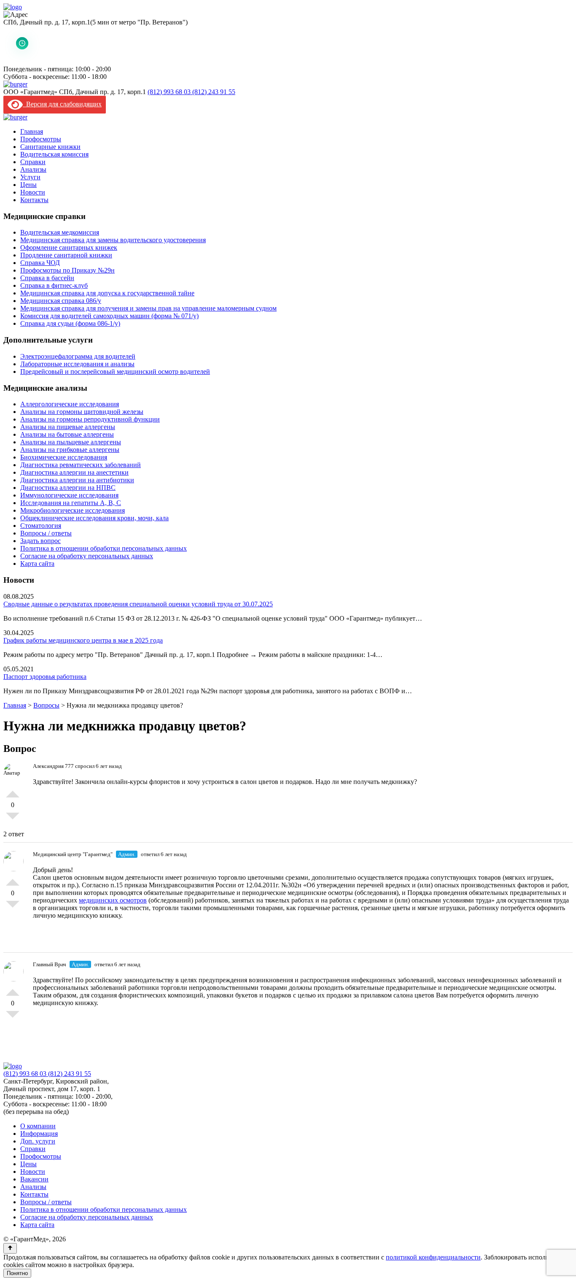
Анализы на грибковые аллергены (69, 449)
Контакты (34, 199)
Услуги (30, 177)
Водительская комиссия (54, 154)
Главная (31, 131)
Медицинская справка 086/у (60, 300)
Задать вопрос (40, 540)
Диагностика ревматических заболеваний (80, 464)
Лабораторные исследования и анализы (77, 364)
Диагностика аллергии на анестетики (74, 472)
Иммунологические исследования (69, 495)
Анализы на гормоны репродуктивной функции (90, 419)
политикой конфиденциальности (433, 1257)
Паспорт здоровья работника (44, 676)
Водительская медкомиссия (59, 232)
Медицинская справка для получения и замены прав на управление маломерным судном (148, 308)
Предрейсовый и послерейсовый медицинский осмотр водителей (115, 371)
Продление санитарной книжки (66, 255)
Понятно (17, 1273)
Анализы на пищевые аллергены (67, 426)
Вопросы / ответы (46, 533)
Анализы (33, 169)
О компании (38, 1126)
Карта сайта (37, 563)
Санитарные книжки (50, 146)
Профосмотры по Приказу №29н (67, 270)
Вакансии (34, 1179)
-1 (12, 819)
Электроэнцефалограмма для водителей (77, 356)
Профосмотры (40, 139)
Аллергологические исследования (69, 404)
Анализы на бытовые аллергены (67, 434)
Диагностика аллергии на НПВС (68, 487)
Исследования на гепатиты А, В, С (70, 502)
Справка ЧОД (40, 262)
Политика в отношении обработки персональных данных (103, 548)
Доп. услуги (37, 1141)
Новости (32, 192)
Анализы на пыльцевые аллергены (70, 442)
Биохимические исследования (63, 457)
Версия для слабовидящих (62, 104)
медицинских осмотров (113, 900)
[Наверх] (10, 1248)
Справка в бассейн (47, 277)
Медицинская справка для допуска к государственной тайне (107, 293)
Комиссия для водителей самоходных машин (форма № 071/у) (109, 315)
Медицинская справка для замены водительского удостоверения (113, 239)
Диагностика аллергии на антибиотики (77, 480)
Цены (28, 184)
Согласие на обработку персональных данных (86, 555)
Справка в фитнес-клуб (54, 285)
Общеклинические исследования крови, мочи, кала (94, 518)
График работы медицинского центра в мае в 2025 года (83, 640)
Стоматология (40, 525)
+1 (12, 790)
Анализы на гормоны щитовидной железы (81, 411)
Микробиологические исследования (72, 510)
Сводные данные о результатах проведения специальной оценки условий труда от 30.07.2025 (138, 604)
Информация (39, 1133)
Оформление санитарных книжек (68, 247)
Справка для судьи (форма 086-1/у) (70, 323)
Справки (33, 161)
